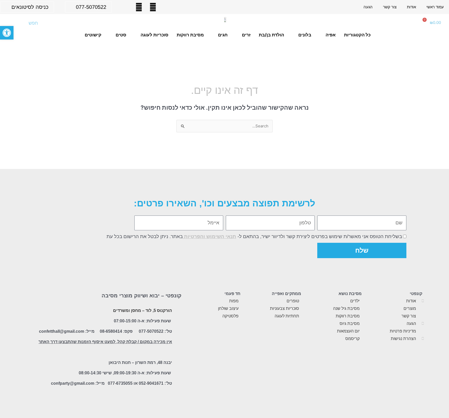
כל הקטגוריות (357, 34)
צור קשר (390, 6)
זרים (246, 34)
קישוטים (93, 34)
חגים (223, 34)
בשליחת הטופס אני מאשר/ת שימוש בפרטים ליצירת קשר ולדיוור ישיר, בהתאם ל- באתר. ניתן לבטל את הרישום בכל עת (254, 236)
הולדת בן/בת (271, 34)
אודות (411, 6)
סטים (121, 34)
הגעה (368, 6)
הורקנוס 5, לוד (159, 310)
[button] (7, 33)
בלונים (304, 34)
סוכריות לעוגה (154, 34)
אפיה (331, 34)
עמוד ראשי (435, 6)
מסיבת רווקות (190, 34)
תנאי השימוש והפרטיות (209, 236)
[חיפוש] (12, 23)
